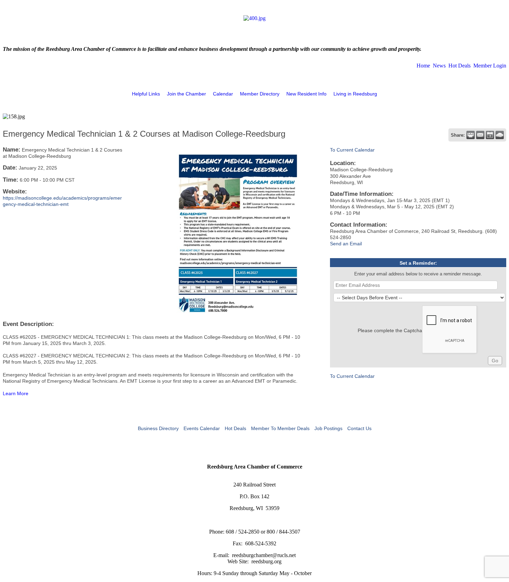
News (439, 66)
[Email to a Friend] (480, 135)
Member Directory (259, 94)
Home (423, 66)
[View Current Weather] (499, 135)
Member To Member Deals (280, 428)
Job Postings (328, 428)
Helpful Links (146, 94)
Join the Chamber (186, 94)
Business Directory (158, 428)
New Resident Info (306, 94)
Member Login (489, 66)
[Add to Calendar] (490, 135)
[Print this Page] (470, 135)
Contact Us (359, 428)
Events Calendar (202, 428)
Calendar (223, 94)
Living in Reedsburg (355, 94)
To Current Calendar (352, 150)
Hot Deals (459, 66)
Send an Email (346, 243)
